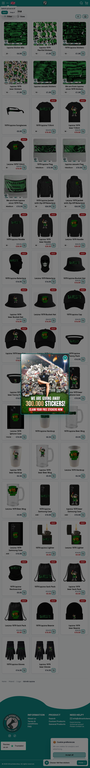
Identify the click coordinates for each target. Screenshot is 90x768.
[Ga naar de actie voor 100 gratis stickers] (45, 384)
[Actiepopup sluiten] (65, 357)
